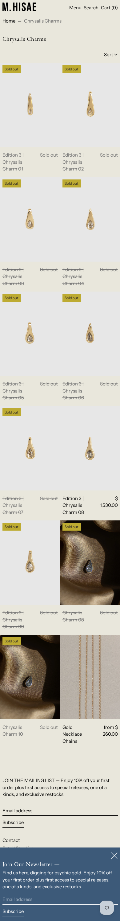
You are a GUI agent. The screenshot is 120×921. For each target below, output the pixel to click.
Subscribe (13, 822)
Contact (11, 840)
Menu (75, 8)
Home (8, 21)
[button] (91, 8)
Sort (108, 54)
